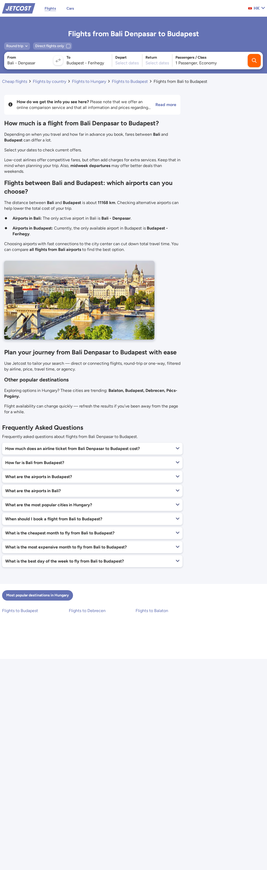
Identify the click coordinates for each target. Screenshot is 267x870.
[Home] (18, 7)
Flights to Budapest (20, 610)
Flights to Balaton (152, 610)
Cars (70, 8)
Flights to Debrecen (87, 610)
